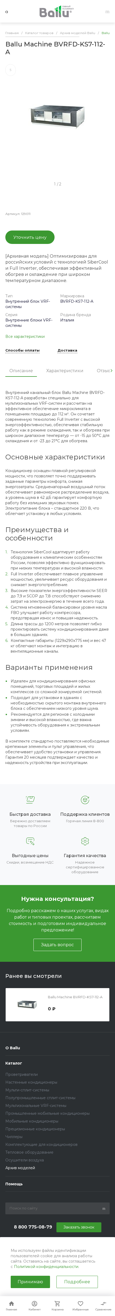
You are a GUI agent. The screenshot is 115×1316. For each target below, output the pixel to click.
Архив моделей (20, 1167)
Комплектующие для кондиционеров (41, 1144)
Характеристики (64, 370)
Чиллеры (13, 1136)
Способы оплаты (22, 350)
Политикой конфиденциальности (46, 1266)
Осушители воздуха (24, 1160)
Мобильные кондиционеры (31, 1121)
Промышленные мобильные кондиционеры (47, 1113)
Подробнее (77, 1281)
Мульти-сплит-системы (27, 1090)
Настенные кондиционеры (31, 1082)
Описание (21, 370)
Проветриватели (21, 1074)
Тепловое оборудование (29, 1152)
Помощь (14, 1184)
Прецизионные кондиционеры (35, 1129)
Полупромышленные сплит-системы (40, 1097)
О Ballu (12, 1048)
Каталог (13, 1063)
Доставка (67, 350)
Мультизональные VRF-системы (35, 1105)
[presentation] (111, 370)
